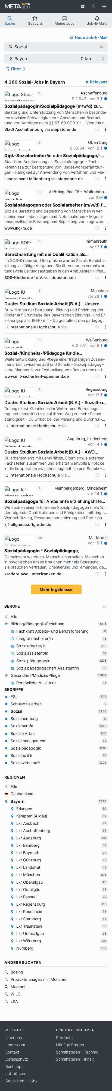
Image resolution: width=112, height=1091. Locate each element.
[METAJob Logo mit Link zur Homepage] (17, 6)
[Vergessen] (97, 129)
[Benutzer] (93, 6)
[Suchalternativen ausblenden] (104, 607)
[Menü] (104, 6)
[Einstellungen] (83, 6)
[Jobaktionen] (105, 129)
